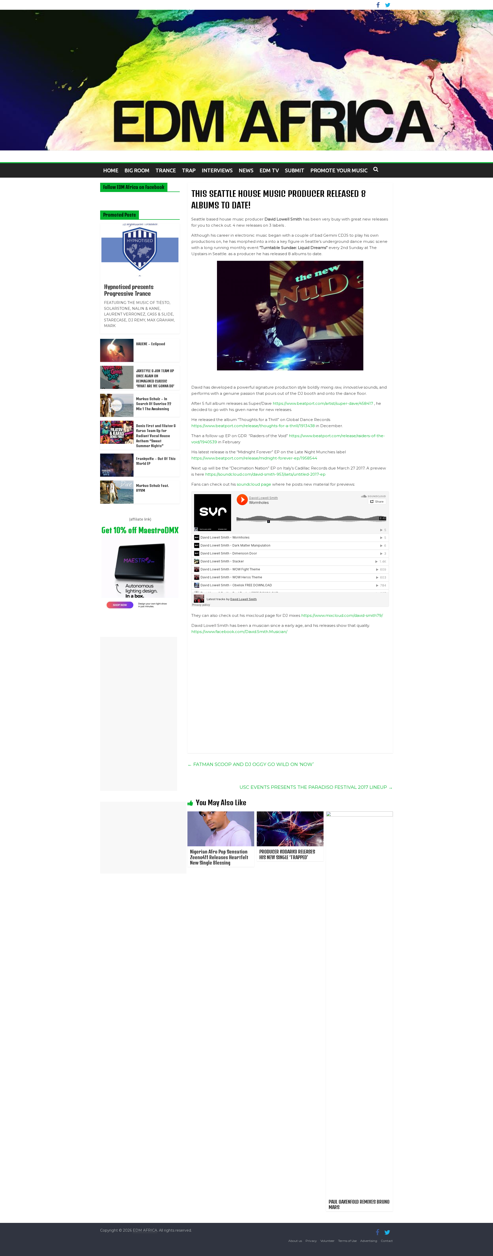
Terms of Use (347, 1241)
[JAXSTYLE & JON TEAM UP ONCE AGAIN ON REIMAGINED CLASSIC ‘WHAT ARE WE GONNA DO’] (117, 368)
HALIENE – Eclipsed (150, 344)
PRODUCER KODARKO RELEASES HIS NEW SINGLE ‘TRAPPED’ (287, 854)
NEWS (246, 170)
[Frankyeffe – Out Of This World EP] (117, 456)
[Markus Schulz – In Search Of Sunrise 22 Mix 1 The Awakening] (117, 396)
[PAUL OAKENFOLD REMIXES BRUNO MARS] (359, 814)
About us (295, 1241)
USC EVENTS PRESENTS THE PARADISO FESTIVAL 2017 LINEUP (316, 787)
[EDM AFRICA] (246, 80)
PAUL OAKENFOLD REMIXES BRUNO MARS (359, 1204)
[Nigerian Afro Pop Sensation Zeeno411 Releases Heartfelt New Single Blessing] (220, 814)
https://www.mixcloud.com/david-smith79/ (342, 615)
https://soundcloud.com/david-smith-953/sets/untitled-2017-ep (265, 474)
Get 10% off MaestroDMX (139, 530)
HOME (110, 170)
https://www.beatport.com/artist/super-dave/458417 (323, 403)
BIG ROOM (137, 170)
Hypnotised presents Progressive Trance (129, 290)
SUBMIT (294, 170)
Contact (387, 1241)
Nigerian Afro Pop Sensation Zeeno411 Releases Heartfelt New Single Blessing (219, 857)
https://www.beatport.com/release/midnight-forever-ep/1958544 (254, 458)
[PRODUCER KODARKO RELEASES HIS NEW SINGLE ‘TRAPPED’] (290, 814)
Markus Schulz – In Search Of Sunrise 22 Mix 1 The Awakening (153, 404)
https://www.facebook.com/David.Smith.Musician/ (239, 631)
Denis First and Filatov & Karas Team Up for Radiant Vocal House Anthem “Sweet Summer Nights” (156, 436)
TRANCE (166, 170)
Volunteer (327, 1241)
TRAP (189, 170)
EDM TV (269, 170)
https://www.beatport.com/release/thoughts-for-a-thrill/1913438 (253, 425)
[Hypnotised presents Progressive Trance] (139, 226)
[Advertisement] (138, 714)
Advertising (368, 1241)
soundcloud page (254, 484)
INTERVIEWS (217, 170)
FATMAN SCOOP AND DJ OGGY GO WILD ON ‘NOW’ (250, 764)
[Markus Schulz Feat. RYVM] (117, 483)
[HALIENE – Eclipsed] (117, 341)
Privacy (311, 1241)
